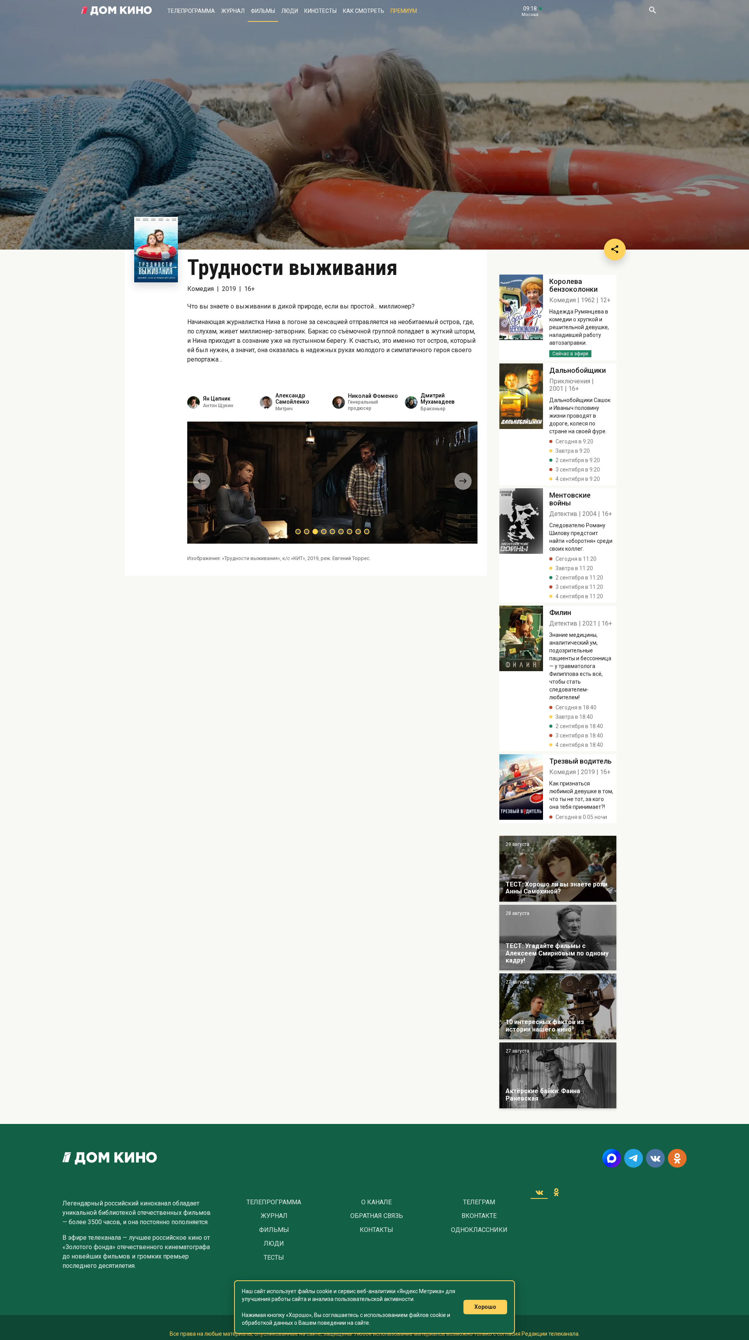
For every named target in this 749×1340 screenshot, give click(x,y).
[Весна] (557, 1075)
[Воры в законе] (557, 869)
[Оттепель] (557, 1006)
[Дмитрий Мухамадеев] (411, 402)
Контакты (376, 1230)
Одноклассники (479, 1230)
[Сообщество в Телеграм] (633, 1158)
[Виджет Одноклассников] (556, 1192)
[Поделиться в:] (615, 250)
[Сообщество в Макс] (611, 1158)
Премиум (403, 11)
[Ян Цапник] (193, 402)
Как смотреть (363, 11)
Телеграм (479, 1202)
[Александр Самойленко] (266, 402)
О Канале (376, 1202)
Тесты (274, 1257)
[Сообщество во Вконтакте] (655, 1158)
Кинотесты (320, 11)
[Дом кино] (116, 11)
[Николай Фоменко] (338, 402)
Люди (289, 11)
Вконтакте (479, 1215)
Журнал (233, 11)
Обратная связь (376, 1215)
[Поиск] (652, 11)
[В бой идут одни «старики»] (557, 938)
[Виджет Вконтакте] (539, 1192)
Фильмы (263, 11)
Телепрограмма (191, 11)
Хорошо (485, 1307)
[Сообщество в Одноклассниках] (677, 1158)
